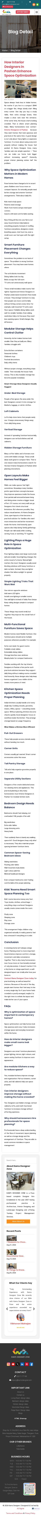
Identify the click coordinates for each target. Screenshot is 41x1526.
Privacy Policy (30, 1513)
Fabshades (21, 1449)
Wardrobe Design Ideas (20, 1407)
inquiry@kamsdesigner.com (10, 4)
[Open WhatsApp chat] (36, 1509)
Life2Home (20, 1446)
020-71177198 (11, 2)
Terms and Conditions (14, 1513)
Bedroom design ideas (20, 1401)
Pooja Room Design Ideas (20, 1410)
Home (5, 50)
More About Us (18, 1221)
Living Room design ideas (20, 1398)
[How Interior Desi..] (12, 1252)
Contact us (20, 1395)
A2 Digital (20, 1509)
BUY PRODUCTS (8, 6)
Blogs (20, 1413)
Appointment (23, 12)
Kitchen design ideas (20, 1404)
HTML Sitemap (20, 1418)
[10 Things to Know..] (12, 1266)
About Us (20, 1392)
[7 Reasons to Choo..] (12, 1238)
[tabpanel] (20, 1308)
